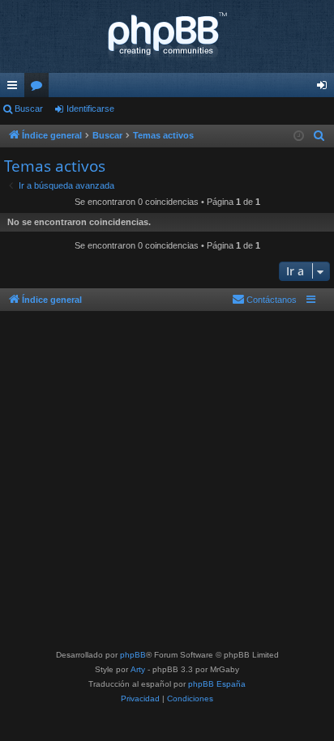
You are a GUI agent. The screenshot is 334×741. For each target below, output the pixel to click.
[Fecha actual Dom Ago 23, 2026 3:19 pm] (298, 136)
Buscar (29, 108)
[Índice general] (167, 36)
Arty (138, 669)
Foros (40, 88)
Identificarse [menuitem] (325, 88)
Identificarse (90, 108)
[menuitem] (319, 136)
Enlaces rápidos (15, 88)
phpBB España (217, 683)
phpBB (133, 654)
